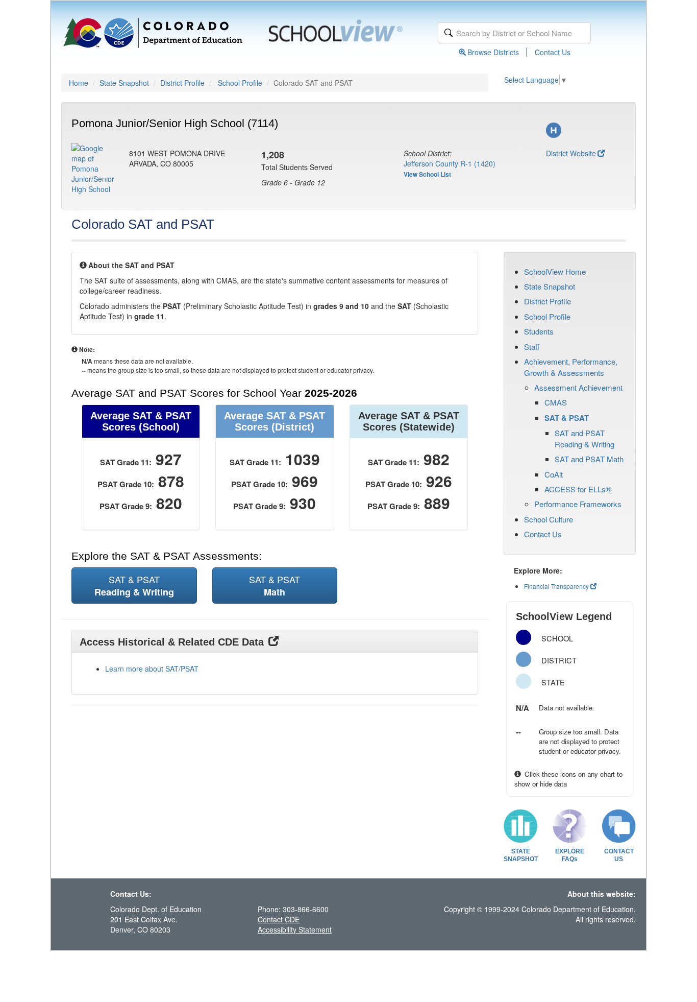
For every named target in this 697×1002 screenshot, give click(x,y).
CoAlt (553, 474)
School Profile (240, 83)
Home (78, 83)
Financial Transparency (556, 586)
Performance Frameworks (577, 503)
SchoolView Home (555, 271)
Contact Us (552, 52)
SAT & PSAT (566, 417)
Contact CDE (279, 919)
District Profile (182, 83)
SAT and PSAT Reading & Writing (584, 438)
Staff (531, 346)
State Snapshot (124, 83)
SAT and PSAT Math (589, 459)
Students (539, 331)
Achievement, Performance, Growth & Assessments (570, 366)
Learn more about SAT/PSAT (151, 668)
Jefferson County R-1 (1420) (449, 163)
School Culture (548, 519)
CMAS (555, 402)
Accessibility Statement (295, 929)
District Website (571, 153)
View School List (427, 174)
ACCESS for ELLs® (577, 489)
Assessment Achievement (578, 387)
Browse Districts (493, 52)
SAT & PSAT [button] (134, 585)
